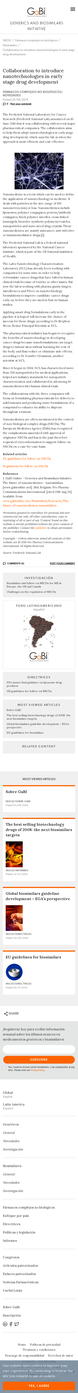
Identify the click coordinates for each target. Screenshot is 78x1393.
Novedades (10, 45)
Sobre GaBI (14, 710)
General (9, 1133)
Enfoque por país (16, 1216)
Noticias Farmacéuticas (20, 1282)
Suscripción (12, 1315)
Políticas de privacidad (45, 1344)
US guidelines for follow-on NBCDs (29, 691)
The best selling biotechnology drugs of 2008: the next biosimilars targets (39, 829)
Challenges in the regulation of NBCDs (31, 592)
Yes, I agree (39, 1386)
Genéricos (11, 1124)
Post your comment (21, 104)
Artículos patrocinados (20, 1265)
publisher (40, 528)
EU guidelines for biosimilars (25, 732)
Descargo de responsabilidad (24, 1355)
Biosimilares (12, 1166)
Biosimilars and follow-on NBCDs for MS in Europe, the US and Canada (34, 584)
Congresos (11, 1257)
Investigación (13, 1149)
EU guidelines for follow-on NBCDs (27, 458)
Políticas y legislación (19, 1232)
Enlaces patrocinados (19, 1274)
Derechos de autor (60, 1355)
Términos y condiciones (39, 1349)
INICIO (7, 40)
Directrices (11, 1224)
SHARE (13, 1013)
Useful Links (12, 1290)
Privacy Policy (37, 1070)
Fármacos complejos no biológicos (36, 40)
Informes (10, 1241)
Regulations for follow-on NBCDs (25, 466)
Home (22, 1344)
